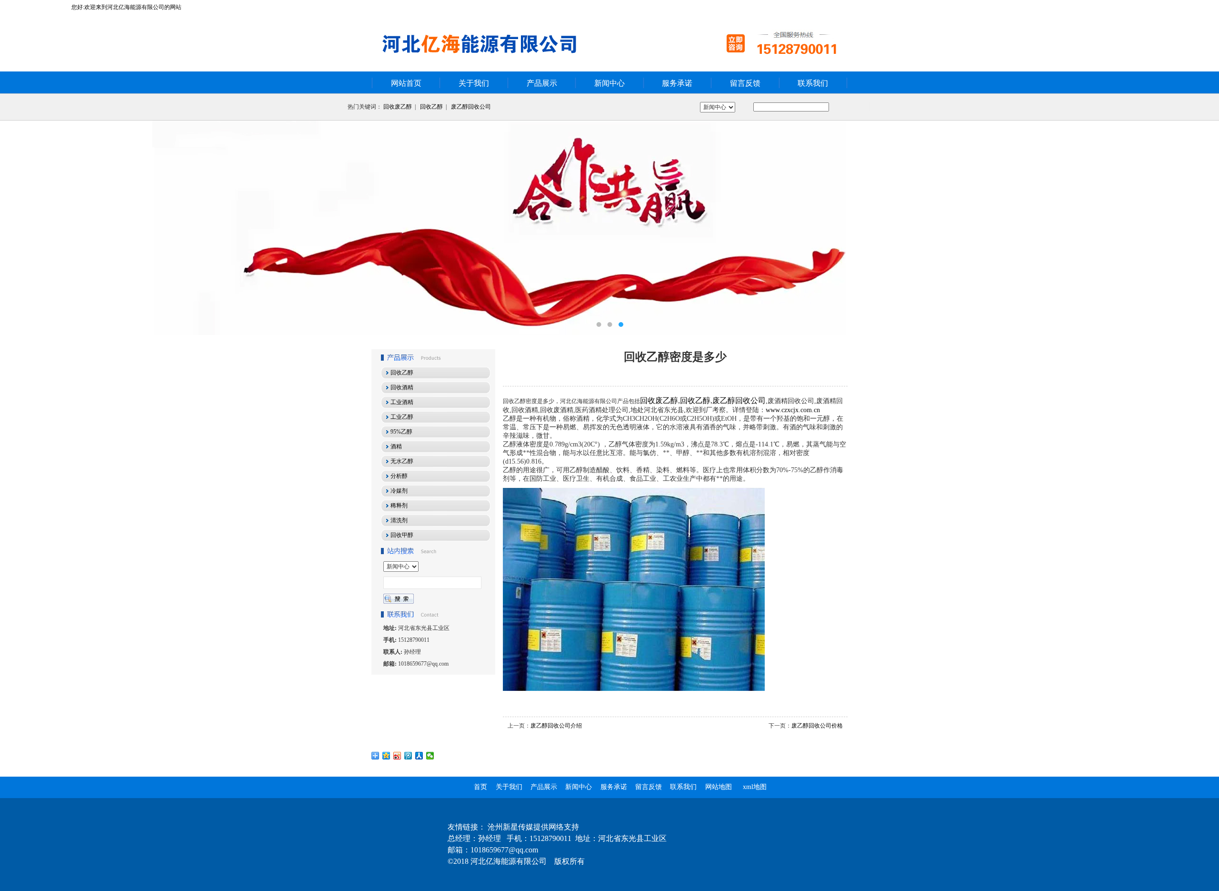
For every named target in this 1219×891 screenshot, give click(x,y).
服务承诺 (677, 83)
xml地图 (755, 786)
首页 (480, 786)
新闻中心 (609, 83)
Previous (16, 227)
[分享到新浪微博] (397, 755)
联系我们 (813, 83)
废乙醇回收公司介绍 (556, 725)
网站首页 (406, 83)
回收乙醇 (431, 106)
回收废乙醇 (397, 106)
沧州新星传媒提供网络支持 (533, 827)
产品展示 (542, 83)
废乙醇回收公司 (471, 106)
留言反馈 (745, 83)
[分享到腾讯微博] (408, 755)
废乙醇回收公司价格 (817, 725)
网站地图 (718, 786)
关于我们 (474, 83)
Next (1202, 227)
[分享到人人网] (419, 755)
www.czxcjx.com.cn (793, 410)
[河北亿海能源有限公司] (609, 228)
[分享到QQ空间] (386, 755)
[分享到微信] (430, 755)
